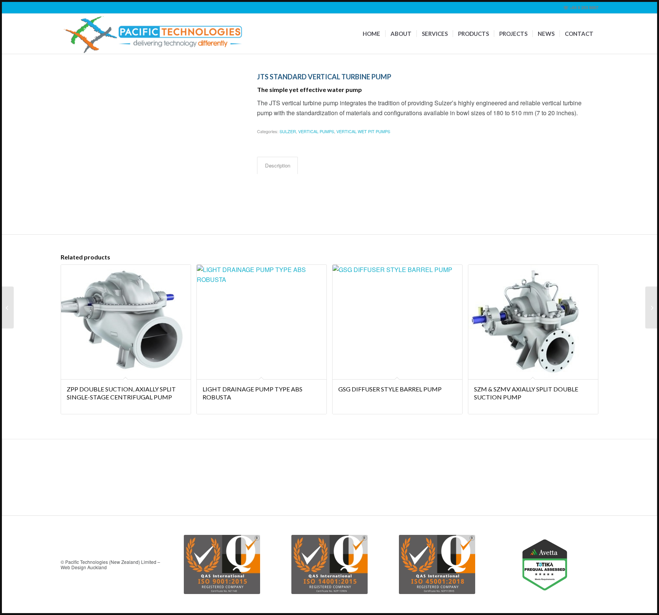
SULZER (288, 131)
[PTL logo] (153, 34)
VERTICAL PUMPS (316, 131)
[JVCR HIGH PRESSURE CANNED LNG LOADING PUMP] (651, 307)
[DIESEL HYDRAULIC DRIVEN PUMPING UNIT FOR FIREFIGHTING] (8, 307)
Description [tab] (277, 165)
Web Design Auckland (84, 567)
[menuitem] (371, 34)
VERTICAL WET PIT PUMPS (363, 131)
